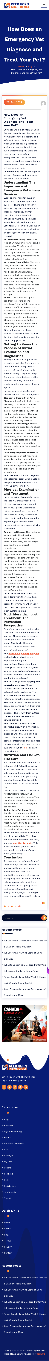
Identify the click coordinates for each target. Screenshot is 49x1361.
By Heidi (17, 906)
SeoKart (40, 1354)
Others (7, 1167)
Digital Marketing (13, 1131)
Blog (29, 66)
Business (8, 1125)
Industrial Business (14, 1143)
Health (7, 1137)
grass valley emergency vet (23, 653)
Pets (6, 1180)
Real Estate (10, 1186)
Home (21, 66)
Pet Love (8, 1173)
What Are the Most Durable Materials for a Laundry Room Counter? (25, 943)
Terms (7, 1240)
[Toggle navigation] (44, 5)
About (7, 1228)
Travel (7, 1198)
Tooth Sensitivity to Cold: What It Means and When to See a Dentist (25, 980)
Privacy (8, 1247)
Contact (8, 1253)
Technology (10, 1192)
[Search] (44, 917)
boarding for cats (22, 843)
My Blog (8, 1161)
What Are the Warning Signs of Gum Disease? (23, 956)
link (26, 747)
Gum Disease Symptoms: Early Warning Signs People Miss (25, 992)
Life (6, 1149)
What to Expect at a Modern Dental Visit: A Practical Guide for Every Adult (25, 968)
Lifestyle (8, 1155)
